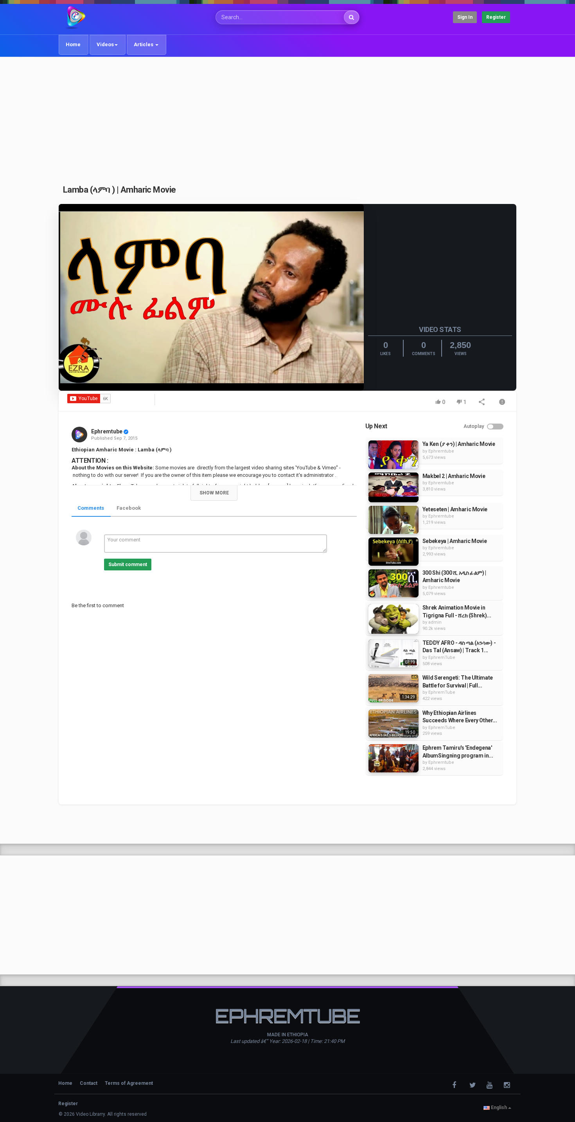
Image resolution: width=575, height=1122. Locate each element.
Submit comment (127, 564)
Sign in (465, 17)
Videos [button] (105, 44)
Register (496, 17)
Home (73, 44)
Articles (144, 44)
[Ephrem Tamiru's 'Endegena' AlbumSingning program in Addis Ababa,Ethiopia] (393, 758)
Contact (88, 1083)
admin (435, 622)
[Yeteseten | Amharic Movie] (393, 520)
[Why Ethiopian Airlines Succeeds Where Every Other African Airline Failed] (393, 723)
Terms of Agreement (129, 1083)
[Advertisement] (287, 116)
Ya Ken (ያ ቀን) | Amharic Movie (458, 444)
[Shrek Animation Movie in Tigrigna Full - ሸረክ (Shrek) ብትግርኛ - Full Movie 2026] (393, 619)
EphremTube (441, 657)
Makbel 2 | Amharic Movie (453, 476)
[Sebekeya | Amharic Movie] (393, 552)
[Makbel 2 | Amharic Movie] (393, 487)
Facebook (129, 508)
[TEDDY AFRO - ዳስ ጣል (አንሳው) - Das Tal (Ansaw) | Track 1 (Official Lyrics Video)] (393, 653)
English (499, 1107)
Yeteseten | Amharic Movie (454, 509)
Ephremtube (106, 431)
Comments (90, 508)
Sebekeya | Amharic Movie (454, 541)
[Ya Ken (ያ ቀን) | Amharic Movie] (393, 454)
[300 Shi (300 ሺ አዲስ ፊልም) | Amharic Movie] (393, 583)
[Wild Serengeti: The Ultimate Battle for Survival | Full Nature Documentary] (393, 688)
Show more (214, 493)
